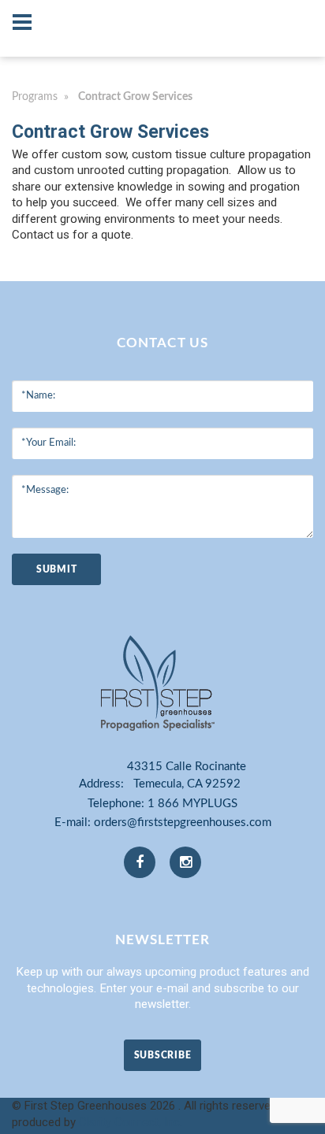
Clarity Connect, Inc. (130, 1122)
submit (56, 569)
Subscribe (162, 1055)
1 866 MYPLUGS (192, 804)
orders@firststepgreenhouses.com (182, 822)
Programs (35, 96)
